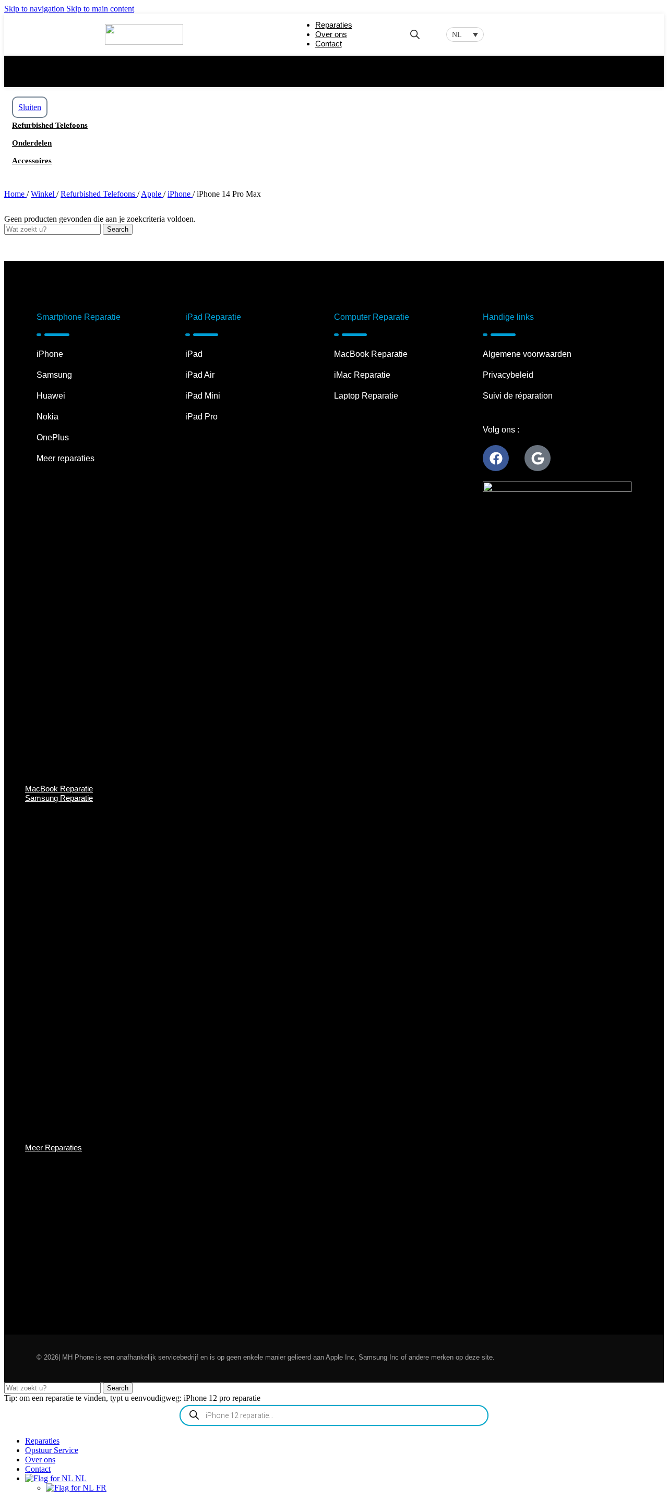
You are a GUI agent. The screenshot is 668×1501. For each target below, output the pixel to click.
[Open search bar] (415, 34)
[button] (465, 34)
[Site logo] (144, 42)
